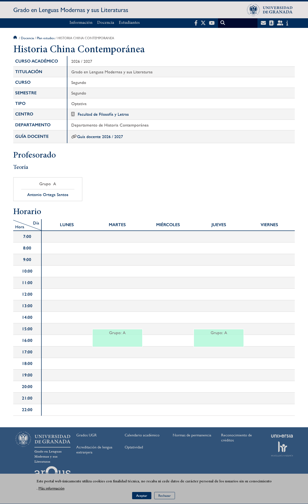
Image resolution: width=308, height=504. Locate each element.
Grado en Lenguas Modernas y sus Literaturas (70, 10)
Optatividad (134, 447)
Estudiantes (129, 23)
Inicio (15, 38)
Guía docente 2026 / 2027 (100, 136)
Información (81, 23)
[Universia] (282, 435)
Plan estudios (46, 38)
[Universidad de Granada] (270, 9)
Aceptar (141, 496)
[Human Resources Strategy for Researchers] (282, 448)
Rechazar (164, 496)
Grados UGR (86, 435)
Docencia (105, 23)
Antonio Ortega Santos (47, 194)
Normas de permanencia (192, 435)
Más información (51, 488)
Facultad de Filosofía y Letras (103, 114)
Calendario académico (142, 435)
